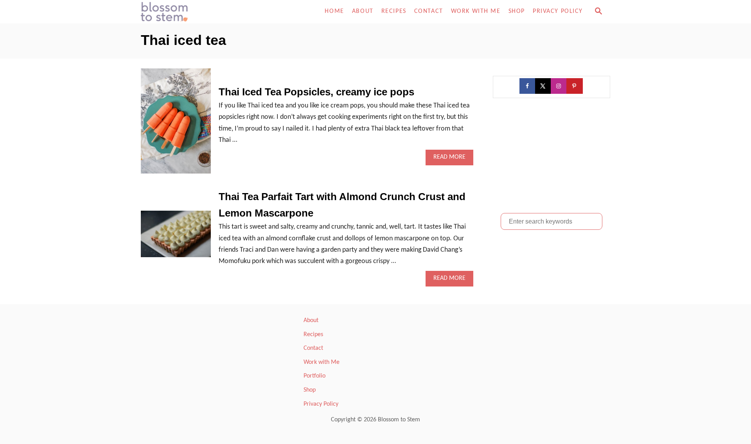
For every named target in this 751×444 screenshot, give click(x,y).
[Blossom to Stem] (211, 11)
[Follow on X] (544, 86)
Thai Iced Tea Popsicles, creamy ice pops (316, 92)
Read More (452, 159)
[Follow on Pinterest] (575, 86)
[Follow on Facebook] (528, 86)
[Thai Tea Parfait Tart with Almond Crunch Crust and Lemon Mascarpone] (176, 237)
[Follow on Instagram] (559, 86)
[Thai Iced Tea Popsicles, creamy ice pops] (176, 124)
